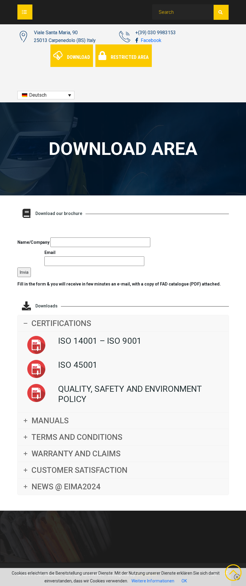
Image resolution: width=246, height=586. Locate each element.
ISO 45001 (78, 365)
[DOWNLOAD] (72, 48)
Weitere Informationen (152, 580)
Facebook (150, 40)
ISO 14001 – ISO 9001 (100, 341)
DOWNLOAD (78, 57)
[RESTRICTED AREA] (124, 48)
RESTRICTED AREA (130, 57)
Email (50, 252)
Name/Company (33, 242)
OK (184, 580)
